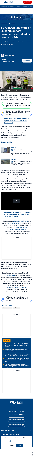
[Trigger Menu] (2, 2)
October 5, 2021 (22, 234)
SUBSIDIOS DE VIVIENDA (14, 6)
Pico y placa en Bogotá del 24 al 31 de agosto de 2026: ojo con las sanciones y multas (17, 354)
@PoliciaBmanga (9, 275)
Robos (16, 307)
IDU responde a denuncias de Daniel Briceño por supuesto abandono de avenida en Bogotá (17, 345)
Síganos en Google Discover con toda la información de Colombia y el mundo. (18, 112)
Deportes (22, 441)
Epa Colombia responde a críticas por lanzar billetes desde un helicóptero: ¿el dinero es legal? (17, 214)
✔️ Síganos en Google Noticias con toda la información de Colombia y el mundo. (17, 298)
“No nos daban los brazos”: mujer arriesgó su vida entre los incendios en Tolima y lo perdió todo (17, 360)
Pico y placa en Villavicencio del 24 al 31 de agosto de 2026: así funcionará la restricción (17, 350)
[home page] (16, 402)
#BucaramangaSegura (14, 223)
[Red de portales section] (30, 430)
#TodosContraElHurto (20, 221)
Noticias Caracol (5, 23)
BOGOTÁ (13, 159)
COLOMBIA (13, 23)
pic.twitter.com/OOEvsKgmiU (16, 229)
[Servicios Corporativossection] (30, 434)
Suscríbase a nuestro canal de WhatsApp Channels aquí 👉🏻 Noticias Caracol (18, 105)
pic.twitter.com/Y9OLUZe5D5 (17, 287)
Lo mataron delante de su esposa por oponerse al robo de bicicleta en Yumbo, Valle (17, 121)
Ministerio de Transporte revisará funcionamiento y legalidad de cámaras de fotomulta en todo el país (21, 152)
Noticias (13, 441)
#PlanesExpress (21, 227)
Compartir (27, 61)
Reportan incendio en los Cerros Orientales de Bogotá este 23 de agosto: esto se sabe (21, 163)
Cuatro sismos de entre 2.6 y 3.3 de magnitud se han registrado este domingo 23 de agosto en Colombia (17, 365)
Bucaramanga (6, 307)
